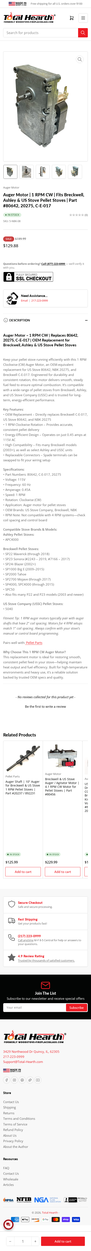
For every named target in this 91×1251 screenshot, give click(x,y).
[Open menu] (83, 18)
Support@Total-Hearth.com (23, 1062)
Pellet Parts (13, 776)
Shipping (9, 1107)
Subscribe (76, 1007)
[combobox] (45, 32)
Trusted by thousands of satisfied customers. (46, 960)
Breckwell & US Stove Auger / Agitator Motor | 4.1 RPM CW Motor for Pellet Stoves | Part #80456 (62, 786)
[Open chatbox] (8, 1225)
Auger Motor (11, 187)
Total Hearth (50, 1212)
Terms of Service (15, 1124)
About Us (10, 1135)
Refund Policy (13, 1130)
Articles (8, 1185)
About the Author (15, 1146)
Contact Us (11, 1102)
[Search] (83, 32)
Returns (8, 1113)
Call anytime (25, 940)
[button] (45, 706)
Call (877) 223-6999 (53, 264)
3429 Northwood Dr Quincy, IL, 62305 (31, 1051)
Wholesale (10, 1179)
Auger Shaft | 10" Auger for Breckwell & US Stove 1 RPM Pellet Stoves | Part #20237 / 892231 (23, 787)
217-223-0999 (39, 300)
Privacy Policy (13, 1141)
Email (24, 300)
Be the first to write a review (45, 706)
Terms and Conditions (19, 1118)
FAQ (6, 1168)
